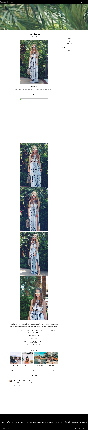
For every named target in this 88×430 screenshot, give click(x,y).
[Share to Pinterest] (39, 344)
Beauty (45, 2)
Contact (61, 2)
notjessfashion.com (20, 385)
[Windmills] (15, 358)
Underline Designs (82, 428)
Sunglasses (27, 89)
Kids (50, 2)
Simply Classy (7, 428)
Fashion (40, 2)
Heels (31, 89)
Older (54, 370)
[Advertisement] (69, 73)
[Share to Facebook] (37, 344)
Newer (12, 370)
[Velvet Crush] (27, 358)
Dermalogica (69, 50)
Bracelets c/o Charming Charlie (45, 89)
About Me (55, 2)
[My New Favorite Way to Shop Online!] (40, 358)
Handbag (36, 89)
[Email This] (28, 344)
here (30, 422)
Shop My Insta (32, 2)
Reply (14, 388)
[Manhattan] (52, 358)
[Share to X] (34, 344)
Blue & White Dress (19, 89)
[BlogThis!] (31, 344)
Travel (37, 346)
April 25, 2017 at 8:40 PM (29, 380)
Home (26, 2)
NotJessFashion (18, 380)
